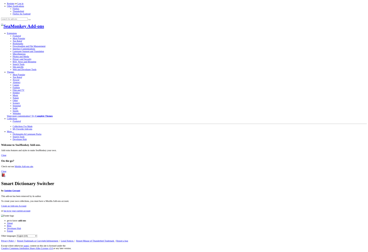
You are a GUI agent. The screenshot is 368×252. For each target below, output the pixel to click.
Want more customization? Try (30, 116)
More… (10, 131)
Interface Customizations (24, 49)
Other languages (8, 236)
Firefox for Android (21, 14)
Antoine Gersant (12, 190)
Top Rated (17, 41)
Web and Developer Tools (24, 69)
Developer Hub (20, 139)
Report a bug (122, 241)
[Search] (29, 19)
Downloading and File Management (29, 46)
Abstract (16, 82)
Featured (17, 36)
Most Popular (19, 38)
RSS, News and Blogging (24, 61)
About (10, 223)
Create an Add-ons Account (13, 206)
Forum (10, 231)
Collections (12, 118)
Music (15, 95)
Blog (9, 226)
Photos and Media (21, 56)
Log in (20, 3)
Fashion (16, 87)
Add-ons (35, 26)
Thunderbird (18, 11)
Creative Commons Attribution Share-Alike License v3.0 (27, 248)
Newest (16, 80)
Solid (15, 108)
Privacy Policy (8, 241)
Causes (16, 85)
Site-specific (18, 67)
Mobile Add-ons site (24, 166)
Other (15, 100)
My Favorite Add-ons (22, 129)
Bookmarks (18, 43)
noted (26, 246)
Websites (17, 113)
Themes (10, 72)
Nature (16, 98)
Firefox (16, 8)
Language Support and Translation (28, 51)
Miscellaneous (19, 54)
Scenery (16, 103)
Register (10, 3)
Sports (15, 111)
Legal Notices (67, 241)
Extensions (12, 33)
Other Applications (15, 6)
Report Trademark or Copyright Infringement (38, 241)
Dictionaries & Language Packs (27, 134)
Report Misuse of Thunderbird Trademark (95, 241)
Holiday (16, 93)
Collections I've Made (22, 126)
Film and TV (18, 90)
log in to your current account (17, 211)
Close (3, 155)
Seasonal (17, 105)
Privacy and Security (22, 59)
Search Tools (18, 64)
